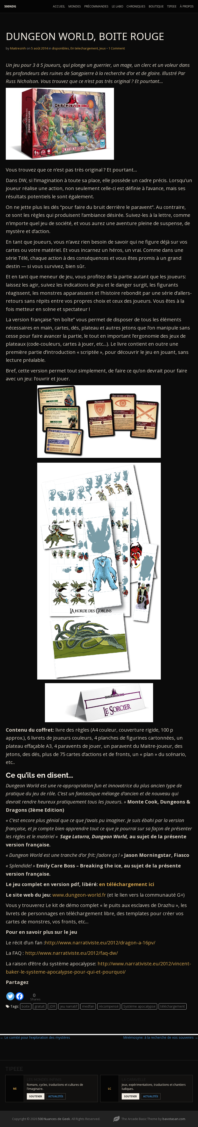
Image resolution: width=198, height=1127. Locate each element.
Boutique (156, 6)
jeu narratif (68, 1006)
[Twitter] (10, 993)
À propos (187, 6)
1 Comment (116, 48)
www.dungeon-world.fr (79, 895)
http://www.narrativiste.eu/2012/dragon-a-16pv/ (100, 942)
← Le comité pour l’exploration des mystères (35, 1037)
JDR (52, 1006)
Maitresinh (18, 48)
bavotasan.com (174, 1119)
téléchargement (172, 1006)
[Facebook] (19, 993)
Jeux (102, 48)
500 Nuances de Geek (54, 1119)
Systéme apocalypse (139, 1006)
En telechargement (84, 48)
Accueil (59, 6)
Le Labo (117, 6)
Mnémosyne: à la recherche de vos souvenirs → (160, 1037)
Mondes (74, 6)
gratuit (40, 1006)
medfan (88, 1006)
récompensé (109, 1006)
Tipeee (172, 6)
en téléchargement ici (126, 884)
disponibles (60, 48)
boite (26, 1006)
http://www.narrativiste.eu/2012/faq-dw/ (71, 953)
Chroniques (136, 6)
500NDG (10, 6)
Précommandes (96, 6)
